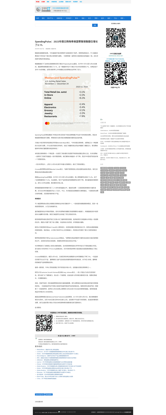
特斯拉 (121, 187)
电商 (83, 18)
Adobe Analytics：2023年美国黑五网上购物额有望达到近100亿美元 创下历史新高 (59, 366)
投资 (102, 18)
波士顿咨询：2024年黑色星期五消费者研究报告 (50, 374)
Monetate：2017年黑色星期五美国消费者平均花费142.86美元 (54, 372)
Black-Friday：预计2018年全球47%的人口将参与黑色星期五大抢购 (55, 376)
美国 (128, 189)
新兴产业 (50, 18)
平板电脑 (112, 185)
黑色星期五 (49, 394)
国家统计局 (122, 182)
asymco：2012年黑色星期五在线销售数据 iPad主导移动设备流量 (54, 362)
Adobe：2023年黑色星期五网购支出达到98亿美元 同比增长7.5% (54, 368)
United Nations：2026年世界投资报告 (109, 130)
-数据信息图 (104, 168)
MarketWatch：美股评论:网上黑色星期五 (48, 349)
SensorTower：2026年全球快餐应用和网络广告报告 (113, 133)
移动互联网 (116, 189)
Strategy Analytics (114, 175)
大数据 (128, 182)
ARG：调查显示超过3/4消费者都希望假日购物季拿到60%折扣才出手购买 (56, 358)
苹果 (102, 192)
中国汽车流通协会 (105, 180)
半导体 (112, 182)
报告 (43, 18)
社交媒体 (103, 189)
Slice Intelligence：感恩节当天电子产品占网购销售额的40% (53, 355)
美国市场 (53, 48)
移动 (76, 18)
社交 (89, 18)
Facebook (118, 170)
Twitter (102, 177)
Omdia (122, 172)
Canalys (116, 168)
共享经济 (68, 18)
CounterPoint (104, 170)
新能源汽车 (123, 185)
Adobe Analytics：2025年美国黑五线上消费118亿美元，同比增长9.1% (56, 370)
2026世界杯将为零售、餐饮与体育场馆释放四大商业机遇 (114, 136)
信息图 (124, 180)
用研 (122, 18)
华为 (116, 182)
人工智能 (119, 180)
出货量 (106, 182)
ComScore (122, 168)
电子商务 (126, 187)
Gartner (124, 170)
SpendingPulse (40, 394)
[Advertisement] (105, 9)
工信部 (106, 185)
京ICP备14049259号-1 (53, 412)
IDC (107, 172)
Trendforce (123, 175)
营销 (96, 18)
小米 (102, 185)
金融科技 (59, 18)
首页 (37, 18)
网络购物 (48, 48)
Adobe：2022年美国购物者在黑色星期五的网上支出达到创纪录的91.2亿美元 (57, 353)
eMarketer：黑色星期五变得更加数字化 (47, 360)
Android (111, 168)
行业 (115, 18)
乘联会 (113, 180)
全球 (102, 182)
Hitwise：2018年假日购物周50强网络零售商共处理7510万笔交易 (54, 364)
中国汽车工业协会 (118, 177)
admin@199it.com (119, 412)
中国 (111, 177)
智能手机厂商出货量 (112, 187)
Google (103, 172)
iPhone (111, 172)
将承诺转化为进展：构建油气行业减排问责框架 (112, 138)
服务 (109, 18)
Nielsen (117, 172)
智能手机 (103, 187)
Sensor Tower (104, 175)
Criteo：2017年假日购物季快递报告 (46, 378)
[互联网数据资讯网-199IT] (46, 9)
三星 (107, 177)
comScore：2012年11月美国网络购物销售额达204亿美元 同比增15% (55, 351)
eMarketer (111, 170)
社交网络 (109, 189)
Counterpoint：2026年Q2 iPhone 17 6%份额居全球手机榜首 (115, 146)
